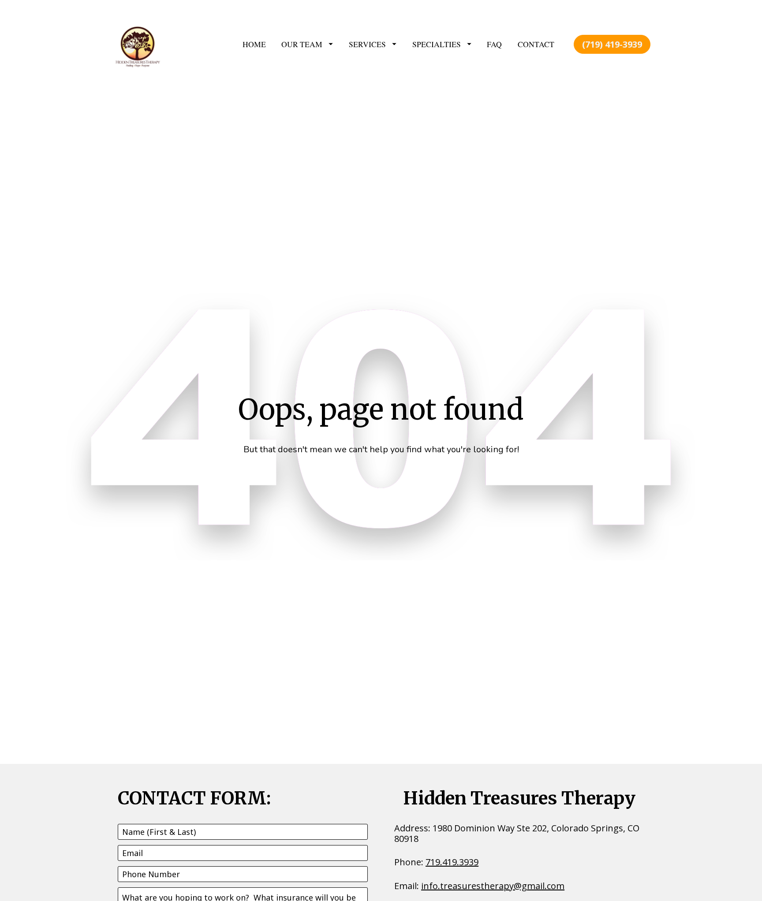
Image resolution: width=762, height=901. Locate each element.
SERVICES (367, 44)
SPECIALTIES (436, 44)
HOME (254, 44)
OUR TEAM (301, 44)
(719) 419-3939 (612, 44)
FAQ (494, 44)
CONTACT (536, 44)
